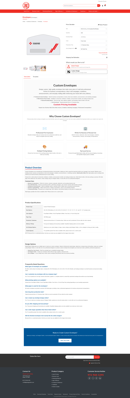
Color (67, 40)
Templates (35, 76)
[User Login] (102, 5)
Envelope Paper (69, 36)
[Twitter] (93, 378)
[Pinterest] (96, 378)
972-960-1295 (27, 380)
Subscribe (97, 357)
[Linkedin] (100, 378)
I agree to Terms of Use (95, 363)
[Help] (75, 48)
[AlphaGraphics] (26, 5)
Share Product (103, 24)
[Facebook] (89, 378)
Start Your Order (65, 340)
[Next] (62, 44)
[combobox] (93, 29)
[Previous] (24, 44)
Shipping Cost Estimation (72, 57)
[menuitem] (27, 11)
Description (27, 76)
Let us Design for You (70, 48)
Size (67, 28)
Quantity (68, 32)
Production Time (69, 44)
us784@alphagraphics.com (28, 382)
